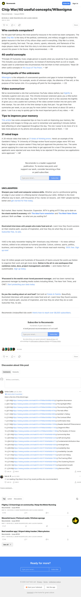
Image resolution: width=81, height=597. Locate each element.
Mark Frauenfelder (16, 18)
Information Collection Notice (40, 341)
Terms (45, 582)
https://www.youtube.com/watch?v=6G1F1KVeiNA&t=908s (35, 461)
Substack (30, 592)
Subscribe (66, 3)
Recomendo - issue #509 (11, 534)
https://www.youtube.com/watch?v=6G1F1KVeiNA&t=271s (35, 441)
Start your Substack (35, 587)
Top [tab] (4, 499)
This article (6, 120)
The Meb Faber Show (67, 213)
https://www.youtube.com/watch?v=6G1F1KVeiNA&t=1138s (36, 468)
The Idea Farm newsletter (43, 213)
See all (6, 544)
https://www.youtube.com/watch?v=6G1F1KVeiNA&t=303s (35, 444)
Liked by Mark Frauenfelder (14, 394)
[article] (40, 509)
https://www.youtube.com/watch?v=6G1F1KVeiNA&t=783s (35, 458)
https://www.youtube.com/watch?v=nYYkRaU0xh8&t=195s (34, 404)
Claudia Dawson (31, 18)
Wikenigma (6, 77)
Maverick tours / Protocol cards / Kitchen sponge (23, 518)
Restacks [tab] (16, 372)
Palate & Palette (54, 294)
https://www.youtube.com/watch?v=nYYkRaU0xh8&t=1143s (35, 427)
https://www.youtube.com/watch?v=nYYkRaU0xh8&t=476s (34, 410)
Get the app (51, 587)
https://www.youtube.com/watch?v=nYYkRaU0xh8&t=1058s (35, 424)
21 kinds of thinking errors (40, 139)
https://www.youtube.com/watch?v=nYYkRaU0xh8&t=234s (34, 407)
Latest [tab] (9, 499)
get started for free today (22, 201)
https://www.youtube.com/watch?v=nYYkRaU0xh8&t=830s (34, 421)
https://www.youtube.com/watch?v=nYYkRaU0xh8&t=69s (34, 400)
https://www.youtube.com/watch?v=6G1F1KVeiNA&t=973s (35, 465)
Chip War (10, 38)
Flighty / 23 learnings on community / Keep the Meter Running (29, 505)
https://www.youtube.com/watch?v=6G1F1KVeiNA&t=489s (35, 448)
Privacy (39, 582)
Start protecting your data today (21, 284)
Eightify (67, 93)
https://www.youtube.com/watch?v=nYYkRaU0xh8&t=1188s (36, 431)
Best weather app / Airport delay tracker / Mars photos (26, 531)
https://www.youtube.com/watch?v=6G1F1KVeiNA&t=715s (35, 455)
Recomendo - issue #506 (11, 507)
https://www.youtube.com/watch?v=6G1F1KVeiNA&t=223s (35, 438)
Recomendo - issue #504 (11, 521)
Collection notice (55, 582)
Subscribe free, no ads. (12, 232)
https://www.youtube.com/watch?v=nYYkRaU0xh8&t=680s (34, 414)
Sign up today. (20, 269)
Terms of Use (51, 339)
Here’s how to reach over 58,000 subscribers (51, 313)
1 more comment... (6, 488)
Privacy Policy (56, 341)
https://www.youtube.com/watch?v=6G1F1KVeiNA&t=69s (35, 434)
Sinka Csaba (9, 391)
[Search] (77, 499)
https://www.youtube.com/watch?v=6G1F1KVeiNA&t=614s (35, 451)
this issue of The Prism (32, 68)
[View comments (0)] (26, 526)
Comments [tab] (6, 372)
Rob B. (7, 476)
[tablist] (11, 372)
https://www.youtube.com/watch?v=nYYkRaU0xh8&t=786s (34, 417)
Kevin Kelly (5, 18)
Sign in (75, 3)
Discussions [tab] (18, 499)
